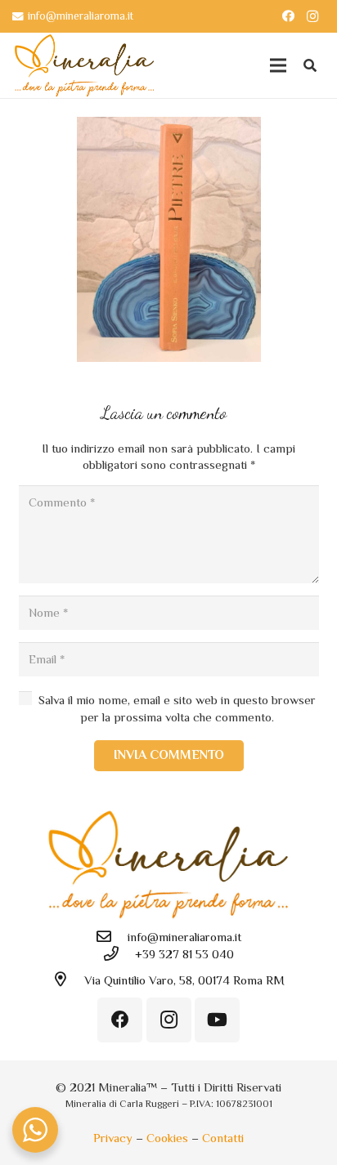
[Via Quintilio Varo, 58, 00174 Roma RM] (67, 980)
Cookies (167, 1138)
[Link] (84, 65)
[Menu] (278, 65)
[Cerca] (310, 65)
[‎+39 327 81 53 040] (118, 954)
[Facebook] (288, 16)
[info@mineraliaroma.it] (111, 937)
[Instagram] (312, 16)
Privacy (113, 1138)
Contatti (223, 1138)
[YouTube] (217, 1020)
